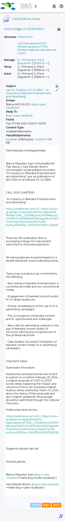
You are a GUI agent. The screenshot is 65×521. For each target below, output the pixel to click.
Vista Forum (25, 37)
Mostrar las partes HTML (33, 46)
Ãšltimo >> (41, 63)
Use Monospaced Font (32, 43)
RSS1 (46, 505)
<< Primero (25, 60)
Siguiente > (25, 63)
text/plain (12, 139)
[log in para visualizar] (19, 115)
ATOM (36, 505)
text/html (41, 139)
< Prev (39, 60)
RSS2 (56, 505)
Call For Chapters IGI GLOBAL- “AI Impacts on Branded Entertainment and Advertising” (28, 93)
